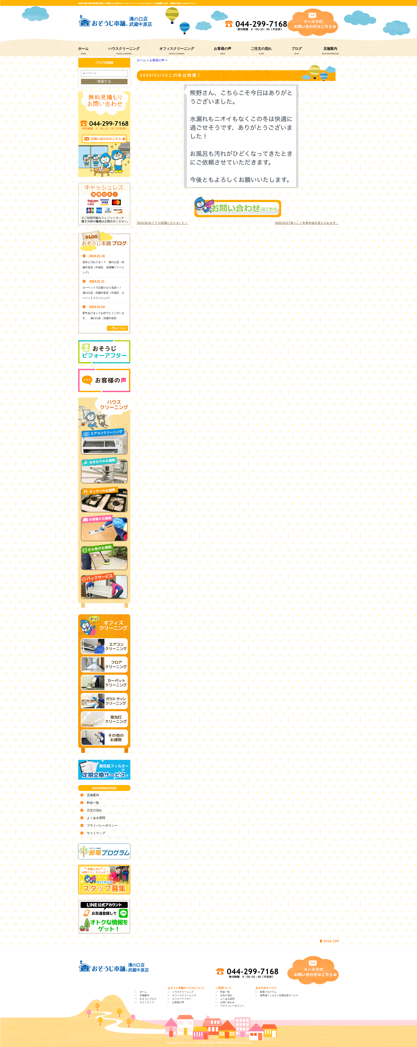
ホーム (83, 48)
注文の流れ (94, 810)
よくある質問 (96, 818)
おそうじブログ (148, 998)
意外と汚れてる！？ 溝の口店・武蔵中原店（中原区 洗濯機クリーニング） (103, 267)
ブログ (296, 48)
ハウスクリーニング (124, 48)
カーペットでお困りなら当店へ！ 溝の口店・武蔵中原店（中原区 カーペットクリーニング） (103, 293)
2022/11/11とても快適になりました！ (162, 223)
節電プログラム (268, 992)
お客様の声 (222, 48)
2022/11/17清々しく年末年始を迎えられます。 (307, 223)
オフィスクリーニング (176, 48)
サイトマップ (96, 833)
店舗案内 (330, 48)
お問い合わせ (227, 1002)
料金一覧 (93, 802)
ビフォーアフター (181, 998)
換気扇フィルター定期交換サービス (279, 995)
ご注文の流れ (261, 48)
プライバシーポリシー (102, 825)
